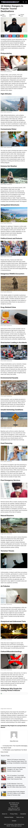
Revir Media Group (19, 824)
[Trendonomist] (10, 2)
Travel (21, 16)
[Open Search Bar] (23, 2)
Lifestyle (22, 14)
